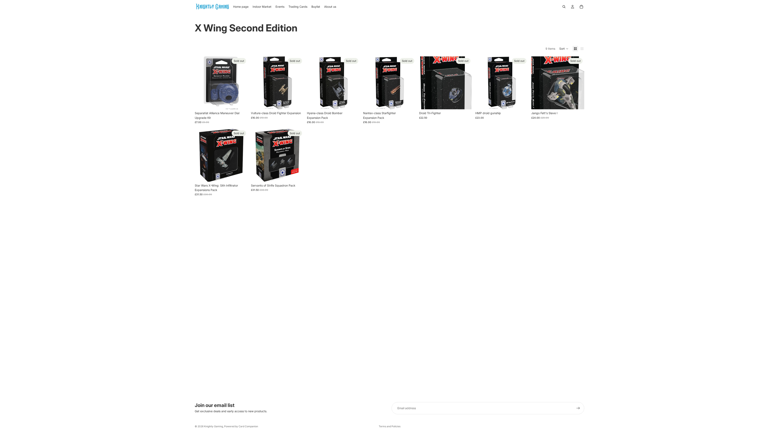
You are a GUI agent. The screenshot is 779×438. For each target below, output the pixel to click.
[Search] (564, 6)
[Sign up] (578, 408)
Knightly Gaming (213, 426)
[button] (563, 48)
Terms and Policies (389, 426)
